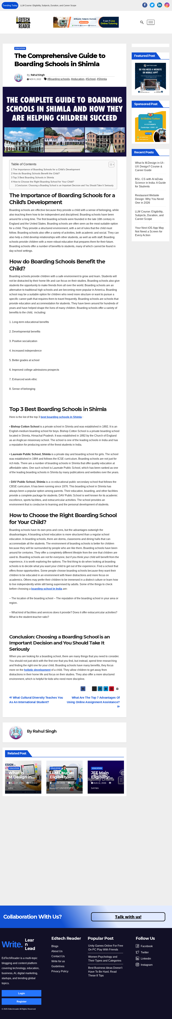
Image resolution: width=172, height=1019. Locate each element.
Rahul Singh (38, 74)
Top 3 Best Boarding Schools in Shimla (33, 177)
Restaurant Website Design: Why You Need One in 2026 (149, 199)
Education (20, 48)
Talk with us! (128, 916)
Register (22, 1001)
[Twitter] (152, 5)
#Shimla (102, 79)
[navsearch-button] (142, 22)
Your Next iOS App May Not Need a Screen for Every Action (149, 231)
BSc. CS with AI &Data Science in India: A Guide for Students (150, 183)
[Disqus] (64, 847)
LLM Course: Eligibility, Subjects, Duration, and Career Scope (48, 5)
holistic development (37, 669)
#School (91, 79)
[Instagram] (166, 5)
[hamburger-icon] (151, 22)
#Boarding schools (58, 79)
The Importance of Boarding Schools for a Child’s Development (46, 169)
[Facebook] (144, 5)
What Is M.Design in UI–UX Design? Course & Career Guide (150, 166)
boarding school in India (46, 588)
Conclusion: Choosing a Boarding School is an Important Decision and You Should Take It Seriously (65, 185)
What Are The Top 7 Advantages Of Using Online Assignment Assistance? (93, 700)
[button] (116, 5)
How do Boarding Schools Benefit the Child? (36, 173)
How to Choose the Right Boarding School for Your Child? (43, 181)
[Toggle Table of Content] (110, 164)
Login (21, 993)
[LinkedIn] (159, 5)
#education (77, 79)
